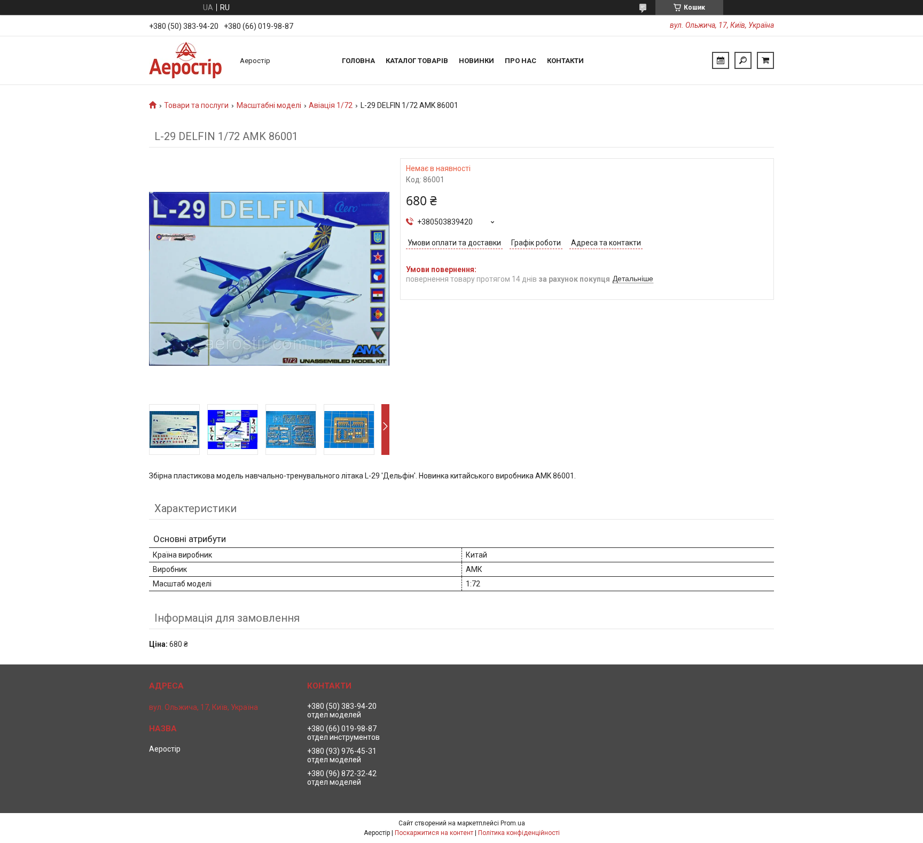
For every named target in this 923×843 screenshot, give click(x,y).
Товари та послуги (196, 105)
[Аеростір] (189, 60)
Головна (358, 61)
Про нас (520, 61)
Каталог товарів (417, 61)
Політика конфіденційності (519, 833)
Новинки (476, 61)
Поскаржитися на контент (434, 833)
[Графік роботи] (720, 60)
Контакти (565, 61)
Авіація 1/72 (331, 105)
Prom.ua (512, 823)
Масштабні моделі (269, 105)
